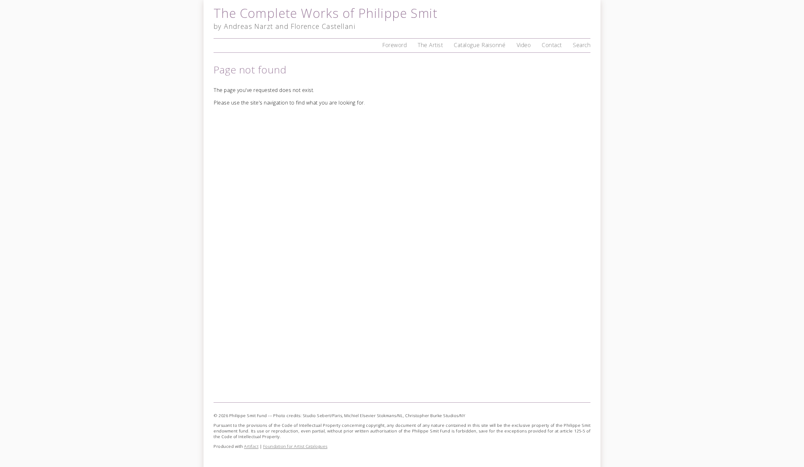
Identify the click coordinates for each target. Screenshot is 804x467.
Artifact (251, 446)
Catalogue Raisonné (479, 45)
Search (581, 45)
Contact (552, 45)
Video (524, 45)
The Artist (430, 45)
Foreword (394, 45)
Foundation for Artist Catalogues (295, 446)
